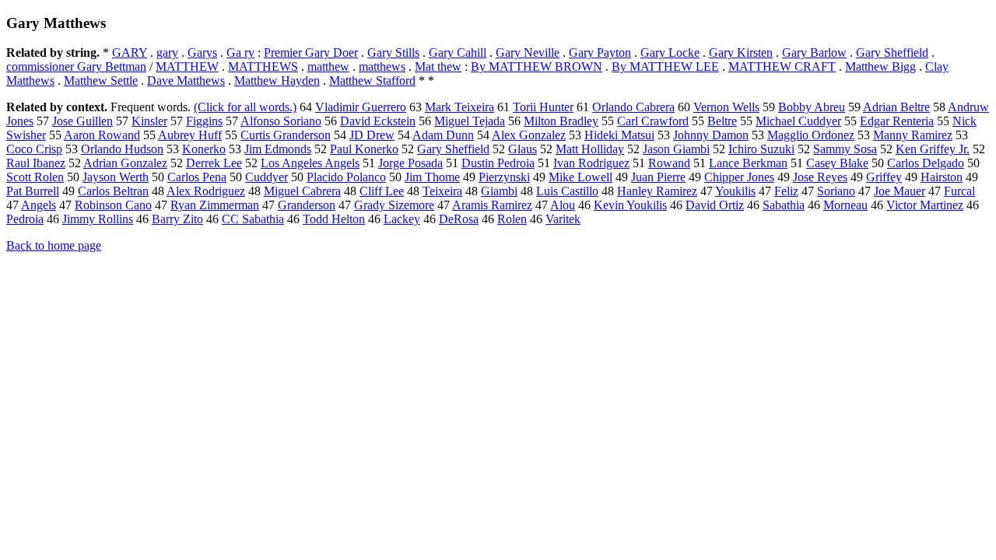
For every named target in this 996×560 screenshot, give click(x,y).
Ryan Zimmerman (214, 205)
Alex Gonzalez (529, 135)
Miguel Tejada (469, 121)
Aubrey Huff (190, 135)
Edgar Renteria (897, 121)
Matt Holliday (590, 149)
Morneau (845, 205)
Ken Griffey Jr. (933, 149)
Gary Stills (393, 52)
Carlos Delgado (925, 163)
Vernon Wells (726, 107)
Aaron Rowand (102, 135)
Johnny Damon (711, 135)
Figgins (204, 121)
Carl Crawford (653, 121)
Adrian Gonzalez (125, 163)
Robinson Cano (113, 205)
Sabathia (784, 205)
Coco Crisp (34, 149)
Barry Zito (177, 219)
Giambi (499, 191)
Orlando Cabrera (633, 107)
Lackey (402, 219)
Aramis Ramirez (492, 205)
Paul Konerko (364, 149)
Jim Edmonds (277, 149)
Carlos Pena (196, 177)
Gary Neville (527, 52)
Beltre (722, 121)
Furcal (959, 191)
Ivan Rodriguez (591, 163)
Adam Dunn (443, 135)
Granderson (306, 205)
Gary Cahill (457, 52)
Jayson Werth (115, 177)
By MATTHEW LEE (665, 66)
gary (167, 52)
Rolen (512, 219)
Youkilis (735, 191)
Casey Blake (837, 163)
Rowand (669, 163)
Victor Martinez (924, 205)
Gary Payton (600, 52)
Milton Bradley (561, 121)
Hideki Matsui (619, 135)
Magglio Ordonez (810, 135)
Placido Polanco (346, 177)
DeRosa (459, 219)
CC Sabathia (253, 219)
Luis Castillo (567, 191)
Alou (562, 205)
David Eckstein (378, 121)
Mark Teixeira (459, 107)
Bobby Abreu (811, 107)
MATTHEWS (263, 66)
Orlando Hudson (122, 149)
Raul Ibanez (35, 163)
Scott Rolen (35, 177)
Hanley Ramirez (657, 191)
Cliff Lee (381, 191)
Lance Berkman (748, 163)
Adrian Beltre (896, 107)
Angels (38, 205)
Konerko (204, 149)
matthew (328, 66)
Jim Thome (432, 177)
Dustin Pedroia (498, 163)
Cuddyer (266, 177)
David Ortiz (715, 205)
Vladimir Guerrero (360, 107)
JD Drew (372, 135)
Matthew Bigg (880, 66)
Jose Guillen (82, 121)
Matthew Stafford (372, 80)
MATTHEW (187, 66)
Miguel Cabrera (302, 191)
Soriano (836, 191)
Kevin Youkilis (630, 205)
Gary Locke (670, 52)
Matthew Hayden (277, 80)
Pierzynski (504, 177)
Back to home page (53, 245)
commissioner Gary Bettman (76, 66)
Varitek (562, 219)
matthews (382, 66)
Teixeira (442, 191)
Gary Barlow (814, 52)
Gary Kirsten (741, 52)
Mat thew (438, 66)
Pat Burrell (32, 191)
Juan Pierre (658, 177)
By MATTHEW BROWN (536, 66)
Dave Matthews (186, 80)
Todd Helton (334, 219)
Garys (202, 52)
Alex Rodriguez (206, 191)
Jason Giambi (676, 149)
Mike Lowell (580, 177)
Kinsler (149, 121)
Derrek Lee (214, 163)
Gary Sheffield (892, 52)
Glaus (522, 149)
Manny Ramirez (912, 135)
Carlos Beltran (113, 191)
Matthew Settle (101, 80)
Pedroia (25, 219)
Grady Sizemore (394, 205)
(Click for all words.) (245, 107)
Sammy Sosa (845, 149)
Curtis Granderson (285, 135)
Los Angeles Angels (310, 163)
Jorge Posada (410, 163)
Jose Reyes (820, 177)
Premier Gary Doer (311, 52)
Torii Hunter (543, 107)
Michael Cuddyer (798, 121)
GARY (129, 52)
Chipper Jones (739, 177)
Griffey (884, 177)
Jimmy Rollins (97, 219)
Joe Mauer (899, 191)
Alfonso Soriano (280, 121)
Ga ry (240, 52)
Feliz (786, 191)
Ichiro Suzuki (761, 149)
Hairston (942, 177)
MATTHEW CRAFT (782, 66)
